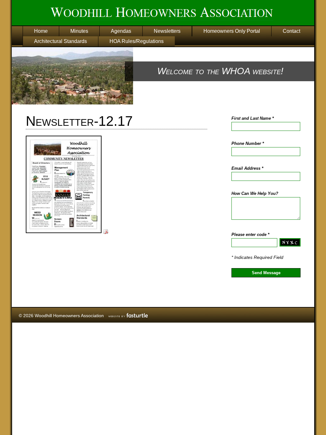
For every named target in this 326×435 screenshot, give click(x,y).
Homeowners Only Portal (231, 31)
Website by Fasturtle (128, 315)
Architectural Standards (60, 41)
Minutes (79, 31)
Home (41, 31)
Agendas (121, 31)
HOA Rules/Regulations (137, 41)
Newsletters (167, 31)
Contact (291, 31)
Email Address (247, 168)
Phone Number (247, 143)
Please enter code (250, 234)
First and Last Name (252, 118)
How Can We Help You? (254, 193)
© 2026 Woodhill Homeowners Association (61, 315)
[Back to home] (177, 14)
